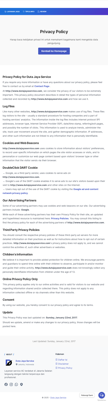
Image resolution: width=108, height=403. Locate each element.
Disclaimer (63, 363)
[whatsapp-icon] (16, 384)
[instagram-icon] (11, 384)
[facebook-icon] (6, 384)
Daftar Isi (62, 359)
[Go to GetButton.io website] (101, 400)
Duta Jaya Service (25, 361)
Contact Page (42, 86)
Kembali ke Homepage (54, 51)
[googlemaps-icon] (21, 384)
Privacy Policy (65, 368)
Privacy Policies (60, 218)
